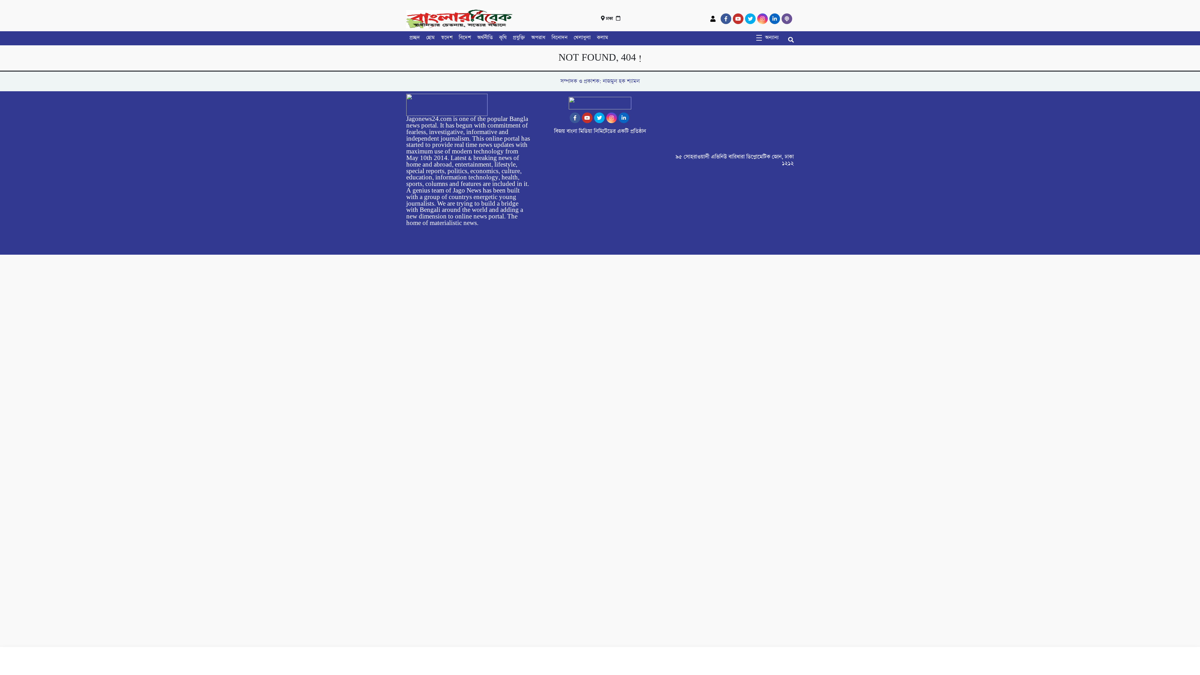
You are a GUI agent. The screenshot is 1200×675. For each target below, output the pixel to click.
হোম (430, 37)
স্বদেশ (446, 37)
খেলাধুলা (582, 37)
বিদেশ (465, 37)
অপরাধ (538, 37)
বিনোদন (560, 37)
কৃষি (503, 37)
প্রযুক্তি (519, 37)
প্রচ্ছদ (414, 37)
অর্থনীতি (485, 37)
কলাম (602, 37)
